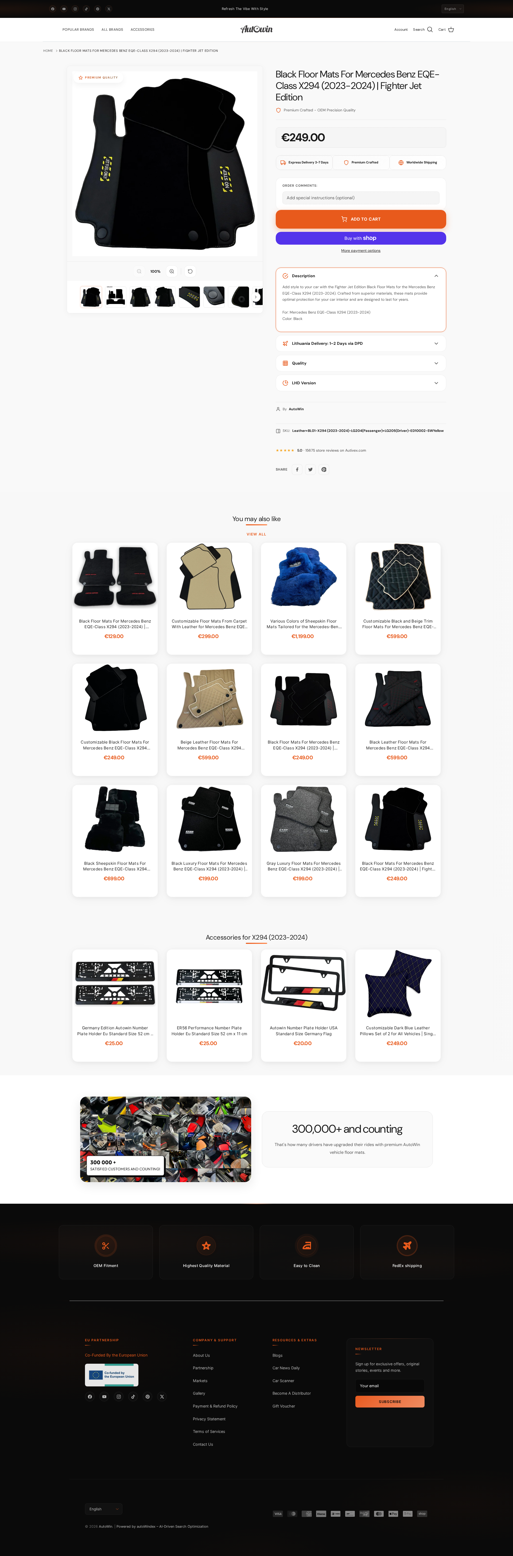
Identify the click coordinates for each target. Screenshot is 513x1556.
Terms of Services (209, 1431)
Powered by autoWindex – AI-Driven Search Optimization (162, 1526)
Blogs (278, 1355)
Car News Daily (286, 1368)
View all (256, 534)
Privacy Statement (209, 1419)
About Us (201, 1355)
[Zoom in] (172, 271)
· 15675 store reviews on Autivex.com (331, 450)
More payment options (360, 250)
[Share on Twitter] (310, 469)
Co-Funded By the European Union (116, 1355)
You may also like (256, 519)
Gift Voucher (284, 1406)
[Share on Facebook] (297, 469)
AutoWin (105, 1526)
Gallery (199, 1393)
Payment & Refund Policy (215, 1406)
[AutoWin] (256, 29)
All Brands (112, 29)
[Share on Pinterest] (323, 469)
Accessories (142, 29)
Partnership (203, 1368)
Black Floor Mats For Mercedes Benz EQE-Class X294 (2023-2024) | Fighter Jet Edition (138, 51)
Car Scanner (283, 1380)
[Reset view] (190, 271)
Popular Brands (78, 29)
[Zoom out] (139, 271)
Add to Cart (366, 219)
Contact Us (203, 1444)
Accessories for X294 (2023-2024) (256, 937)
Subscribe (390, 1401)
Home (48, 51)
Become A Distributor (292, 1393)
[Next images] (256, 297)
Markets (200, 1380)
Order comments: (299, 185)
